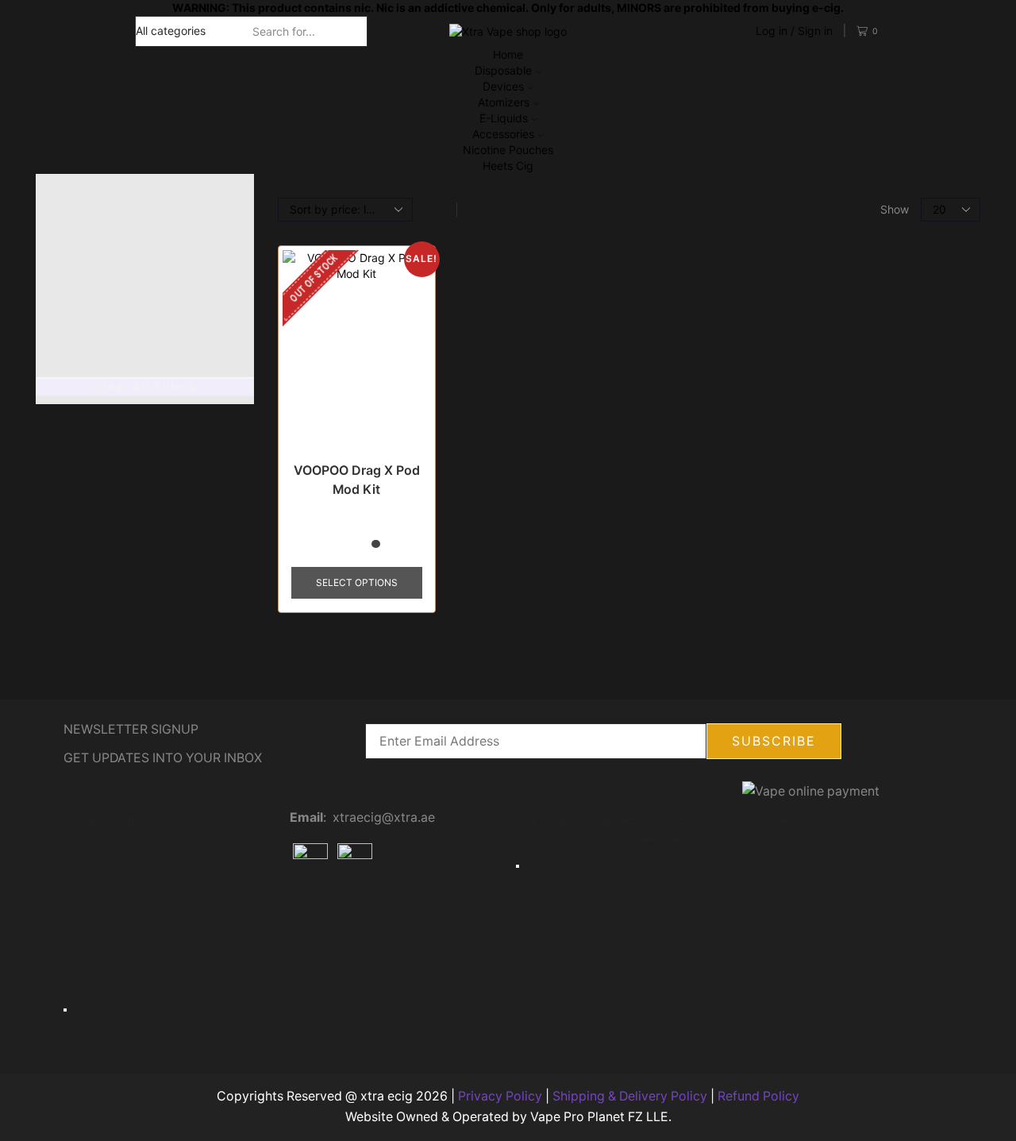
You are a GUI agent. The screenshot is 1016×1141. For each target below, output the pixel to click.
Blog (149, 819)
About (117, 819)
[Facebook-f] (309, 914)
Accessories (503, 134)
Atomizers (503, 102)
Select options (357, 582)
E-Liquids (503, 118)
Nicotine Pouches (508, 149)
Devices (503, 86)
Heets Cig (508, 165)
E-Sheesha (654, 829)
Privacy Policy (500, 1096)
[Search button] (358, 31)
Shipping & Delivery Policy (629, 1096)
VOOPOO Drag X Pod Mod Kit (357, 480)
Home (508, 54)
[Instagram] (352, 914)
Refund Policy (758, 1096)
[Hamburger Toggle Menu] (65, 1010)
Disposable (503, 70)
